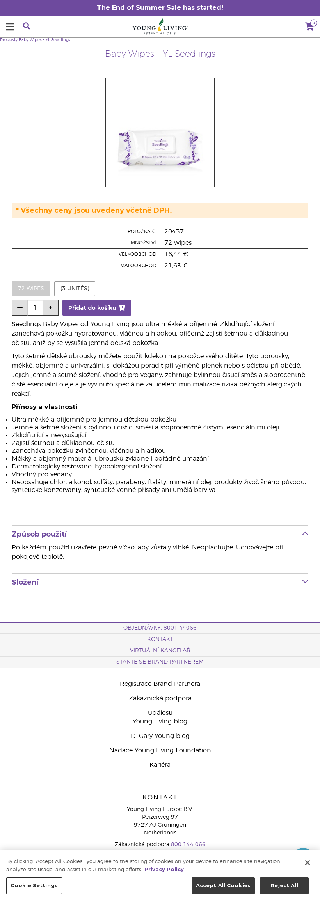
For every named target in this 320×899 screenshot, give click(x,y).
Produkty (9, 40)
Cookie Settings (34, 885)
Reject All (284, 885)
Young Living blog (160, 721)
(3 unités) (74, 288)
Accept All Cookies (223, 885)
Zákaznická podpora (160, 698)
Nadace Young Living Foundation (160, 750)
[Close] (307, 862)
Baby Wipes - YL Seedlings (44, 40)
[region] (160, 874)
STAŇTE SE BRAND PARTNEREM (160, 662)
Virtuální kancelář (160, 650)
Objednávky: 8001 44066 (160, 628)
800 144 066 (188, 844)
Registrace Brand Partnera (160, 684)
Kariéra (160, 765)
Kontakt (160, 639)
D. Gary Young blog (160, 736)
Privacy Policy (164, 869)
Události (160, 713)
